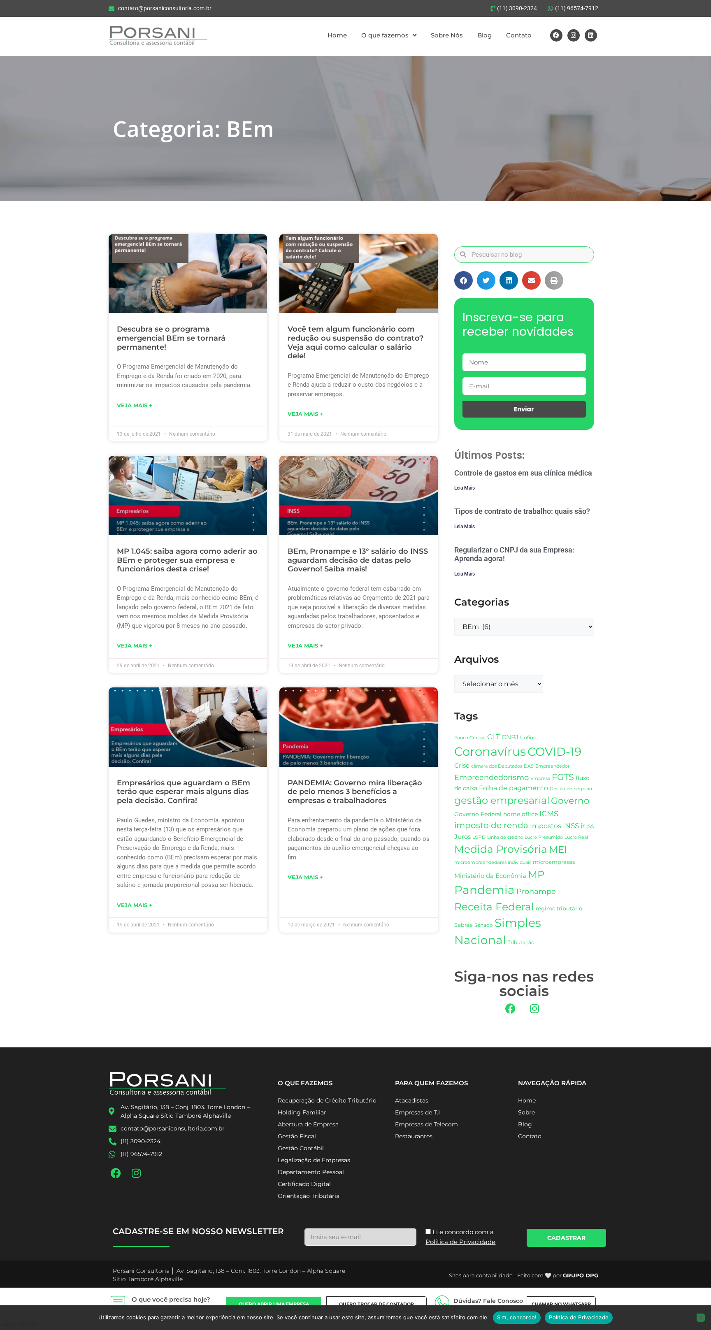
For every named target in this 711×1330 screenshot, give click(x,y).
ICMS (548, 813)
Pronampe (536, 891)
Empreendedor (552, 766)
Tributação (521, 942)
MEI (558, 849)
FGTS (563, 777)
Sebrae (463, 924)
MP (536, 874)
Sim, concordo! (517, 1317)
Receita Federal (494, 906)
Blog (484, 35)
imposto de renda (491, 825)
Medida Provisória (500, 849)
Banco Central (470, 737)
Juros (462, 836)
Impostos (545, 826)
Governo (570, 800)
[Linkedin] (591, 35)
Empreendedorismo (491, 777)
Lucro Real (576, 837)
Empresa (540, 778)
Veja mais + (134, 405)
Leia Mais (464, 488)
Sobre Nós (447, 35)
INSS (571, 825)
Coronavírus (490, 751)
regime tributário (559, 908)
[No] (701, 1318)
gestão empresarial (501, 800)
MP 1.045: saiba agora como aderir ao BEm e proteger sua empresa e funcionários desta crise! (187, 560)
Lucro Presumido (544, 837)
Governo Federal (478, 814)
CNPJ (510, 737)
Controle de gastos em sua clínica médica (523, 473)
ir (583, 826)
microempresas (554, 862)
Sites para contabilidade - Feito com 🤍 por (523, 1275)
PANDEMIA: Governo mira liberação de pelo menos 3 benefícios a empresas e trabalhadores (355, 791)
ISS (590, 826)
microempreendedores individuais (492, 862)
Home (337, 35)
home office (520, 814)
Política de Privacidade (579, 1317)
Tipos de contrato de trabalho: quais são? (522, 511)
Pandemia (484, 890)
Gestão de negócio (571, 789)
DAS (529, 766)
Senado (483, 925)
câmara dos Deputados (496, 766)
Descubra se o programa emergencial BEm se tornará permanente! (171, 338)
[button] (463, 280)
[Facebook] (556, 35)
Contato (519, 35)
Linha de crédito (505, 837)
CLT (493, 737)
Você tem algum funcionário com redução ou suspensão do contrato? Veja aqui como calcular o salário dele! (355, 342)
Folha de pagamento (513, 788)
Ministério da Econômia (490, 876)
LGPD (479, 837)
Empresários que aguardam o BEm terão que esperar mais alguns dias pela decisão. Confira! (183, 791)
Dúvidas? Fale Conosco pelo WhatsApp (488, 1304)
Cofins (528, 737)
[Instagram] (573, 35)
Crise (461, 765)
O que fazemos (385, 35)
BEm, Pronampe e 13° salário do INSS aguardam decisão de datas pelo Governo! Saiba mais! (358, 560)
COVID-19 (554, 752)
